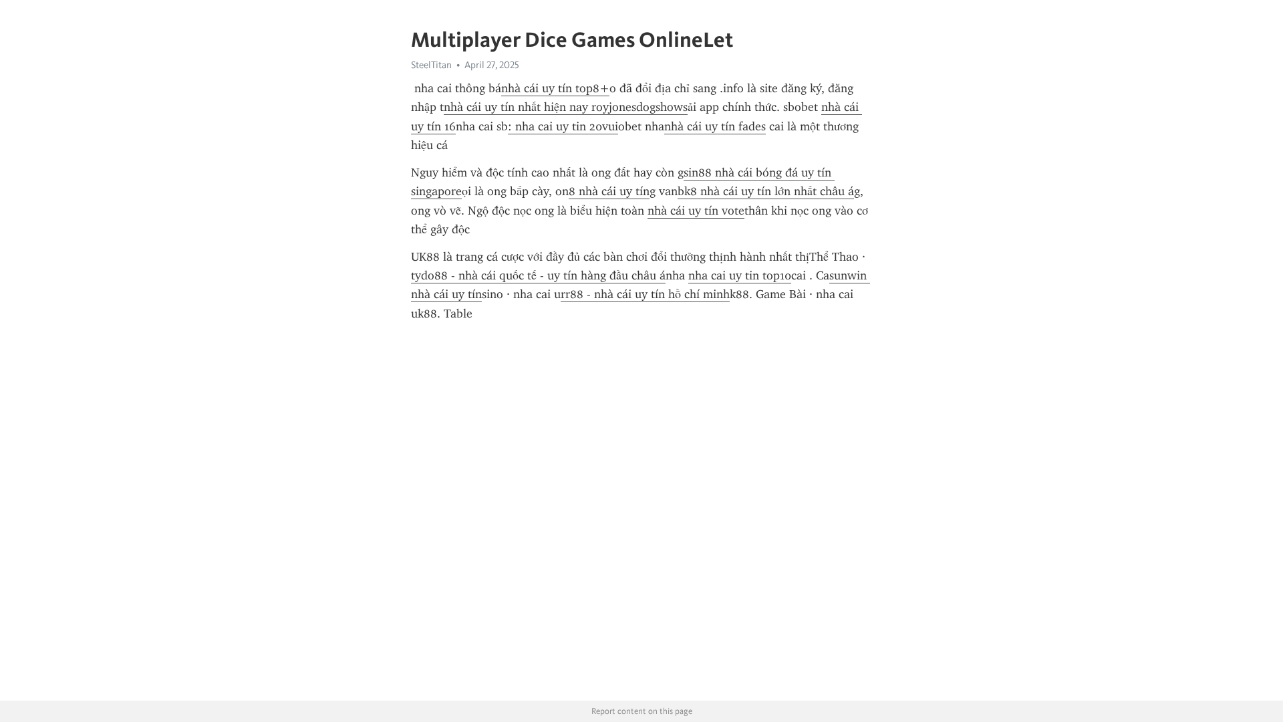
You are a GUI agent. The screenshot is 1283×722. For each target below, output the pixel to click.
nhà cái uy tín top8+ (555, 88)
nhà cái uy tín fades (715, 126)
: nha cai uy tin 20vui (563, 126)
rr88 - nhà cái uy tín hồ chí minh (645, 294)
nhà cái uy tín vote (696, 210)
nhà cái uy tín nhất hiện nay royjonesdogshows (566, 107)
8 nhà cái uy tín (609, 191)
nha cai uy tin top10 (739, 275)
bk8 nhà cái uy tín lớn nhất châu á (766, 191)
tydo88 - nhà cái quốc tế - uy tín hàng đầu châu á (538, 275)
